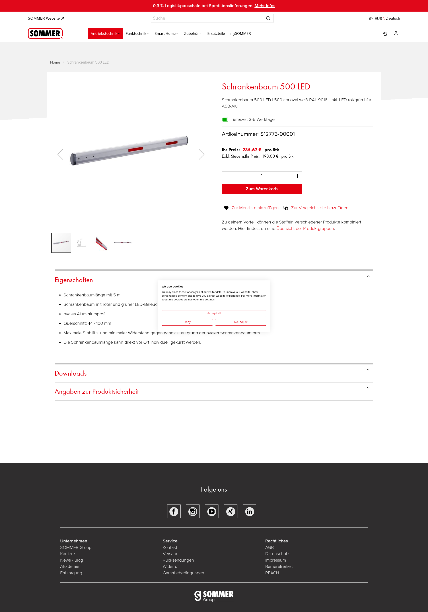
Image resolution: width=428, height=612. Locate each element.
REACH (272, 573)
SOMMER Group (75, 547)
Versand (170, 553)
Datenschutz (277, 553)
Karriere (67, 553)
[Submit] (268, 17)
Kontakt (170, 547)
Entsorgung (71, 573)
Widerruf (171, 566)
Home (55, 62)
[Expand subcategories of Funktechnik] (147, 34)
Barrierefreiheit (279, 566)
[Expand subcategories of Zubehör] (200, 34)
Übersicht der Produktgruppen (305, 228)
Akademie (70, 566)
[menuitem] (105, 33)
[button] (384, 18)
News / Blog (71, 560)
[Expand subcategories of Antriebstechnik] (118, 34)
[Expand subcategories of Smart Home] (177, 34)
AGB (269, 547)
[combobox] (212, 18)
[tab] (214, 279)
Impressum (275, 560)
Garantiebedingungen (183, 573)
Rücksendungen (178, 560)
